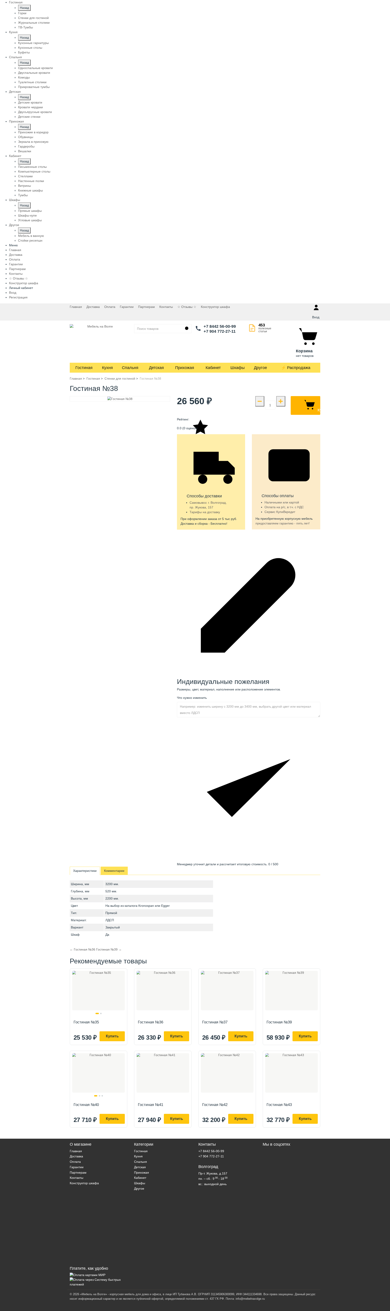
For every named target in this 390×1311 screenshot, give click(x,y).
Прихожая (184, 367)
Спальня (130, 367)
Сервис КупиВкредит (280, 512)
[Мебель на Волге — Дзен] (291, 1264)
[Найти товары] (187, 328)
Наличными (273, 502)
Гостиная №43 (279, 1105)
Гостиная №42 (215, 1105)
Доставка (15, 254)
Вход (12, 292)
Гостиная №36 (150, 1022)
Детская (156, 367)
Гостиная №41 (150, 1105)
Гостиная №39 (279, 1022)
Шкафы (237, 367)
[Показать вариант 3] (102, 1095)
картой (294, 502)
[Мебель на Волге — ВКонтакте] (291, 1205)
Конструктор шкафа (23, 283)
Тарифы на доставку (205, 512)
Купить (112, 1036)
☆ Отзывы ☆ (18, 278)
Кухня (107, 367)
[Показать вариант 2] (101, 1013)
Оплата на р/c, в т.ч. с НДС (284, 507)
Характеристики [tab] (85, 870)
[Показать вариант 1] (97, 1013)
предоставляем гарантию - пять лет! (282, 523)
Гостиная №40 (86, 1105)
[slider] (248, 422)
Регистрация (18, 297)
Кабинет (213, 367)
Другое (260, 367)
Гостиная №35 (86, 1022)
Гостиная (84, 367)
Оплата (14, 259)
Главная (15, 250)
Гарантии (16, 264)
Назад (24, 7)
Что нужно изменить (192, 697)
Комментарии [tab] (114, 870)
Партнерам (17, 269)
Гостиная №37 (215, 1022)
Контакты (16, 273)
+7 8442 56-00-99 (220, 326)
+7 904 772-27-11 (220, 331)
